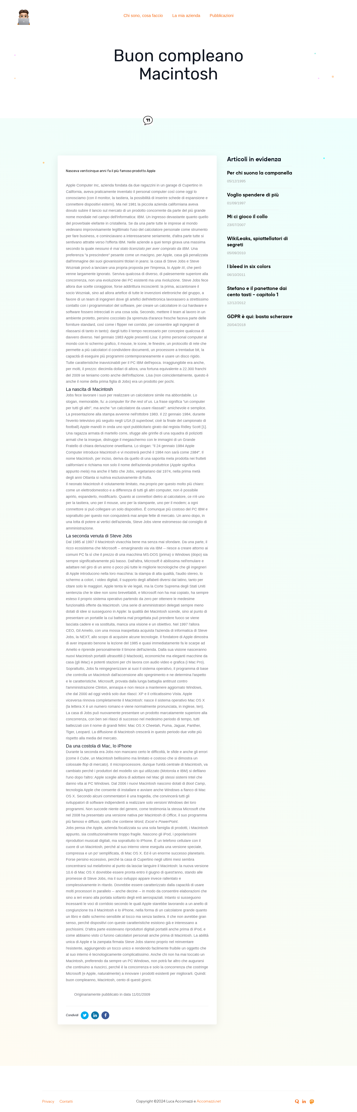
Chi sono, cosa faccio (143, 15)
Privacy (48, 1101)
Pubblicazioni (221, 15)
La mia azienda (186, 15)
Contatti (66, 1101)
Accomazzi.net (209, 1101)
